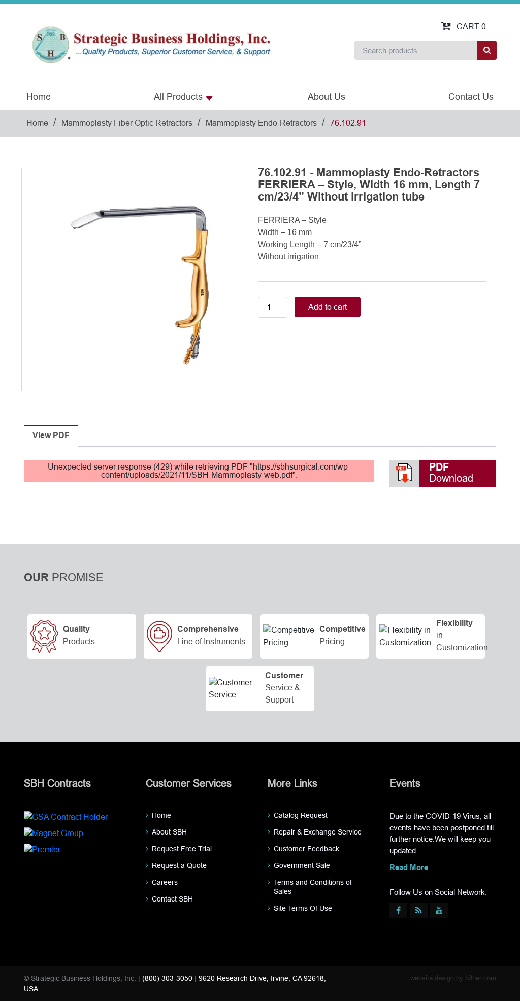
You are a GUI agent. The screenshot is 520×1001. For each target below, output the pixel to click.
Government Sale (302, 865)
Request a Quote (179, 865)
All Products (178, 97)
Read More (408, 868)
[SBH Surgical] (151, 44)
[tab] (51, 436)
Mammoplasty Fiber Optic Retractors (126, 123)
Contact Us (471, 97)
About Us (326, 97)
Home (38, 97)
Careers (165, 882)
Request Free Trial (182, 849)
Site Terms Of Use (303, 908)
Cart (471, 26)
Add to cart (327, 307)
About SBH (169, 832)
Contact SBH (172, 899)
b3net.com (480, 978)
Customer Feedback (306, 849)
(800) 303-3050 (167, 978)
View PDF (51, 436)
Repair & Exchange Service (318, 832)
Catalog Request (301, 815)
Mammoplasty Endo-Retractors (261, 123)
